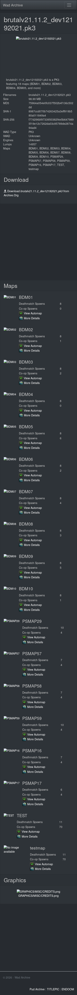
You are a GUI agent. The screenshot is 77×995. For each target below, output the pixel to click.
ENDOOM (68, 989)
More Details (32, 318)
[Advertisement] (38, 242)
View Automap (33, 313)
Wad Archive (13, 5)
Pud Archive (37, 989)
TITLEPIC (53, 989)
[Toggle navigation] (69, 5)
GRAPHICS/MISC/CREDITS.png (38, 896)
